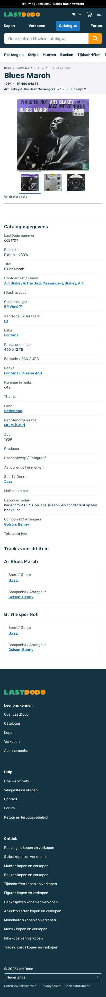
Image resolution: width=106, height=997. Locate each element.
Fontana (11, 335)
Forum (96, 26)
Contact (10, 799)
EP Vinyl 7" (78, 89)
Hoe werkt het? (16, 781)
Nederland (13, 411)
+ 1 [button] (59, 89)
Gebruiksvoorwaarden (20, 986)
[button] (89, 14)
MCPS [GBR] (14, 425)
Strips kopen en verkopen (25, 856)
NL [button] (74, 14)
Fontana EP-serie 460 (23, 373)
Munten (49, 55)
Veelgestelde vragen (21, 790)
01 (6, 321)
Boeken (66, 55)
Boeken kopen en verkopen (26, 875)
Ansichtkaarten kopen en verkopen (32, 911)
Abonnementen (16, 750)
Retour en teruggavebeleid (26, 817)
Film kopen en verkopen (23, 938)
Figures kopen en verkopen (26, 893)
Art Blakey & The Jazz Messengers (29, 89)
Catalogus (68, 26)
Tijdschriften (89, 55)
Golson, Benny (16, 524)
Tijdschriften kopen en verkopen (30, 884)
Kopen (9, 26)
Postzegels (14, 55)
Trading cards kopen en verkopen (31, 947)
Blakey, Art (74, 283)
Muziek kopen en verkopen (25, 929)
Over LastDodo (16, 714)
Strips (33, 55)
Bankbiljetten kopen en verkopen (31, 902)
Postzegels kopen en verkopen (29, 848)
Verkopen (37, 26)
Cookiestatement (77, 986)
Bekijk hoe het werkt (68, 4)
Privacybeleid (50, 986)
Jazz (8, 481)
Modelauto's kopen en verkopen (30, 920)
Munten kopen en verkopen (26, 866)
